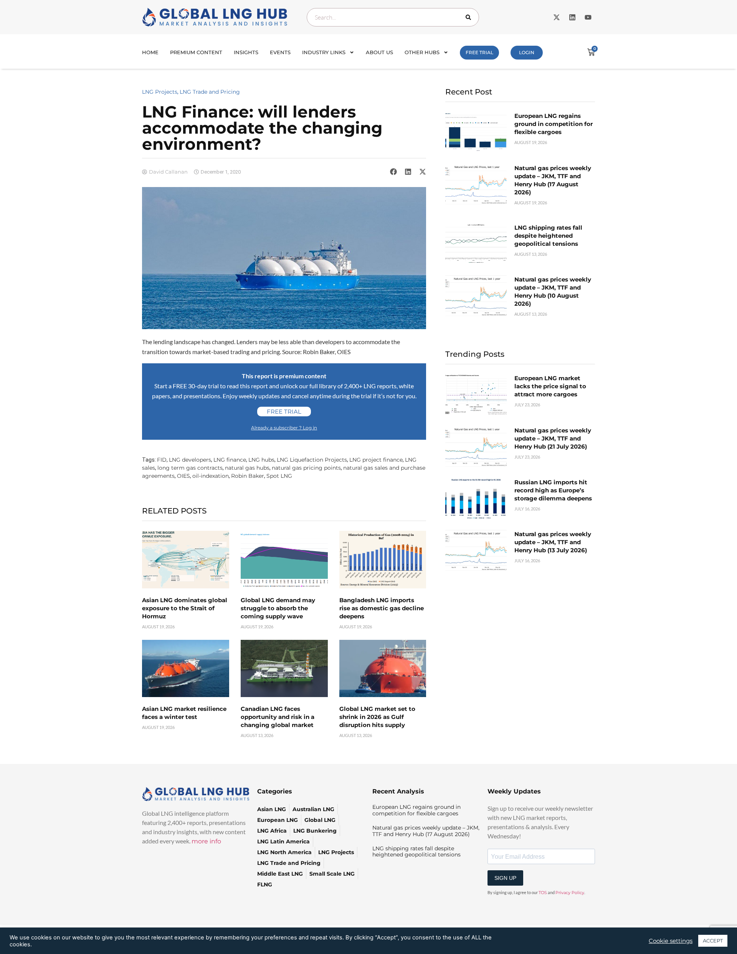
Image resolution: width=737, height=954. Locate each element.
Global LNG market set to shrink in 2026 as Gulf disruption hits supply (377, 717)
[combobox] (393, 17)
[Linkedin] (572, 17)
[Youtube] (588, 17)
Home (150, 52)
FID (162, 459)
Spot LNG (279, 475)
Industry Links (323, 52)
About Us (379, 52)
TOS (543, 892)
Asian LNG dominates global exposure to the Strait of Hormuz (184, 608)
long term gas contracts (190, 467)
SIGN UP (505, 878)
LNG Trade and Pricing (210, 91)
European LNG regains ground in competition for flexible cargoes (553, 124)
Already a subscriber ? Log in (284, 428)
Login (526, 52)
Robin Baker (247, 475)
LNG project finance (376, 459)
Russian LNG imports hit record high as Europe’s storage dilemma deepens (553, 490)
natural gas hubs (247, 467)
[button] (393, 171)
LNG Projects (159, 91)
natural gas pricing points (306, 467)
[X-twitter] (556, 17)
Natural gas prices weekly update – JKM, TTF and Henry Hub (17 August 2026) (425, 831)
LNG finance (229, 459)
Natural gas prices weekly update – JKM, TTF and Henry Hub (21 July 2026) (552, 438)
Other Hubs (422, 52)
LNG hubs (261, 459)
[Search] (470, 17)
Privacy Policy (569, 892)
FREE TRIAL (479, 52)
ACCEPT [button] (713, 940)
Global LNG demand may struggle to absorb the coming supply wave (278, 608)
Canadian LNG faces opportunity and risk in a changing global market (277, 717)
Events (280, 52)
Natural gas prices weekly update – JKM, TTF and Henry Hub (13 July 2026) (552, 542)
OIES (183, 475)
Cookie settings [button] (670, 940)
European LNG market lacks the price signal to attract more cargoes (550, 386)
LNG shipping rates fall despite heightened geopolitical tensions (548, 235)
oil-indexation (210, 475)
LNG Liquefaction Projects (312, 459)
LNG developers (190, 459)
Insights (246, 52)
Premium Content (196, 52)
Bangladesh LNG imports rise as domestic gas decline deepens (381, 608)
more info (206, 841)
